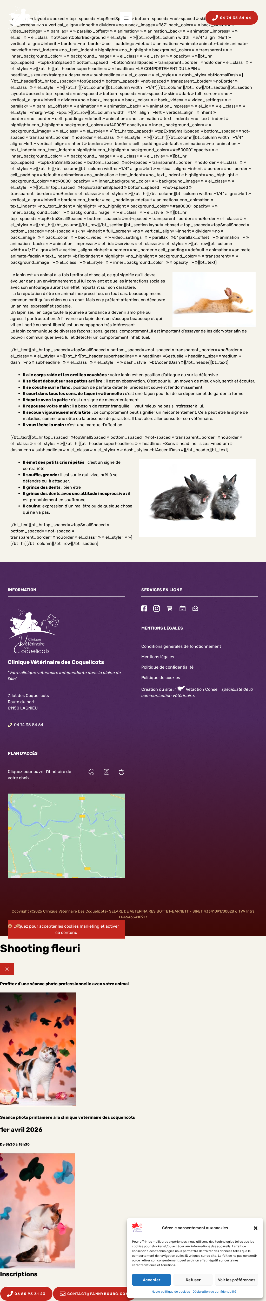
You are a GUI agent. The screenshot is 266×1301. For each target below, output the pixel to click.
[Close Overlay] (7, 969)
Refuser (193, 1280)
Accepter (151, 1280)
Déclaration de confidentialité (214, 1291)
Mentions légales (157, 656)
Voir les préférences (236, 1280)
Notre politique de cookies (171, 1291)
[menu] (126, 18)
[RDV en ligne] (182, 609)
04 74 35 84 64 (28, 724)
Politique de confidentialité (167, 667)
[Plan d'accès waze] (91, 773)
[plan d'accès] (106, 773)
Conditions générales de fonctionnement (181, 646)
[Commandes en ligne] (169, 609)
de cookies (169, 677)
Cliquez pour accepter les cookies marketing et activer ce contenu (66, 929)
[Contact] (195, 609)
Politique (149, 677)
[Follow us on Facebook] (144, 609)
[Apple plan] (121, 773)
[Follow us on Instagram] (156, 609)
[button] (255, 1228)
